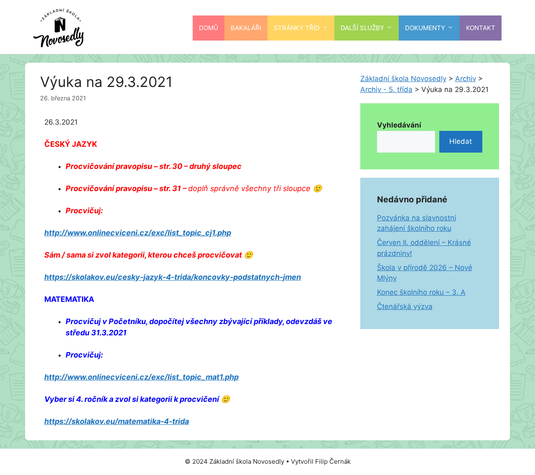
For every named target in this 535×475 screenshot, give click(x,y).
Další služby (362, 28)
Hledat (460, 141)
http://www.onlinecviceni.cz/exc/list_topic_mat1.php (141, 377)
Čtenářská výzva (405, 306)
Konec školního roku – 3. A (421, 292)
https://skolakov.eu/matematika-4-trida (116, 421)
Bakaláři (246, 28)
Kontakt (480, 28)
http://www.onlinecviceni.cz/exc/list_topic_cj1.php (137, 232)
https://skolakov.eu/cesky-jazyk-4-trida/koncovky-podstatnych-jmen (172, 277)
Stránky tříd (297, 28)
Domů (208, 28)
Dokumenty (425, 28)
